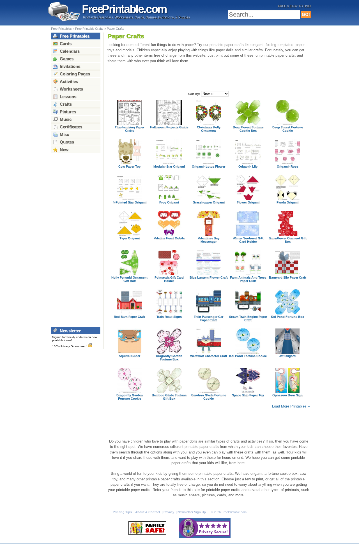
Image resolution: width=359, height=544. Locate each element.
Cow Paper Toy (129, 166)
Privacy (169, 512)
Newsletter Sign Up (192, 512)
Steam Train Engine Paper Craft (248, 318)
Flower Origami (248, 202)
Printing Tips (123, 512)
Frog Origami (169, 202)
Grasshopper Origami (209, 202)
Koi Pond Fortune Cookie (248, 356)
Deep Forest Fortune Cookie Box (248, 129)
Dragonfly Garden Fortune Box (169, 357)
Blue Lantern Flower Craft (209, 277)
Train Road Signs (169, 316)
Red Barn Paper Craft (129, 316)
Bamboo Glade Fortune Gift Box (169, 396)
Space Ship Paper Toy (248, 395)
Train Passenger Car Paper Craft (208, 318)
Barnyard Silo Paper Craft (287, 277)
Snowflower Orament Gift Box (288, 240)
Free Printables (61, 28)
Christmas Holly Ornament (208, 129)
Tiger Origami (129, 238)
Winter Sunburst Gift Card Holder (248, 240)
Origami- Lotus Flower (208, 166)
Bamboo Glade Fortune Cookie (208, 396)
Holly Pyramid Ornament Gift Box (129, 279)
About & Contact (148, 512)
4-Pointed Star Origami (129, 202)
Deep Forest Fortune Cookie (287, 129)
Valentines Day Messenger (208, 240)
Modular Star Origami (169, 166)
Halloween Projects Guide (169, 127)
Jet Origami (287, 356)
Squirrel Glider (129, 356)
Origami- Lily (247, 166)
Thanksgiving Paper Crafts (129, 129)
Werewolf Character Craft (208, 356)
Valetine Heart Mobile (169, 238)
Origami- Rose (287, 166)
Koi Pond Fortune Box (287, 316)
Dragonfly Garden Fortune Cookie (129, 396)
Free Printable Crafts (89, 28)
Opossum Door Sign (287, 395)
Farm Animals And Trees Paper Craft (248, 279)
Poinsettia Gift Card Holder (169, 279)
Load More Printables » (291, 406)
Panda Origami (287, 202)
